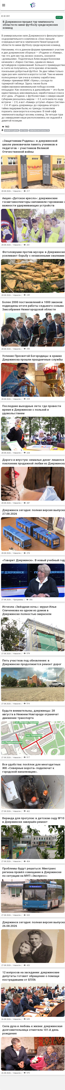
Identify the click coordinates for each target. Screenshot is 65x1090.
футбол (24, 130)
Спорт (59, 17)
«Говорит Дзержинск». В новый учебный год (33, 560)
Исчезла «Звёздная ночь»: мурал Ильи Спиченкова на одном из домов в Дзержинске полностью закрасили (29, 610)
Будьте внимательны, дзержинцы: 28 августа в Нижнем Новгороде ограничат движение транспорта (30, 714)
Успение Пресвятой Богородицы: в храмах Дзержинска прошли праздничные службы (32, 357)
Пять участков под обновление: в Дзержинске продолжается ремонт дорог (32, 662)
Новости (17, 191)
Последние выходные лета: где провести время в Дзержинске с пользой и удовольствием (31, 409)
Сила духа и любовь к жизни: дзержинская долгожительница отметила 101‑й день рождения (32, 1029)
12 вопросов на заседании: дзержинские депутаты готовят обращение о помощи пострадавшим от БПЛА (30, 976)
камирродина (11, 130)
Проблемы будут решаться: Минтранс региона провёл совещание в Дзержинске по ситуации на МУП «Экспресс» (32, 872)
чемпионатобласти (39, 130)
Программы (18, 600)
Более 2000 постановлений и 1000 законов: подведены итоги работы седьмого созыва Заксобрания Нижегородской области (33, 305)
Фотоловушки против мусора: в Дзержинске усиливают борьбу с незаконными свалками (33, 253)
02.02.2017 (5, 16)
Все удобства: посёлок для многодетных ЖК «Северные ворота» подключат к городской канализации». (31, 768)
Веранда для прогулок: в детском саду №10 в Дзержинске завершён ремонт (33, 820)
